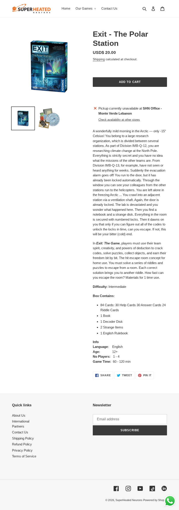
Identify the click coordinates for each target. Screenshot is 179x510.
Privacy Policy (22, 450)
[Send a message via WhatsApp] (170, 501)
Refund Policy (22, 444)
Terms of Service (24, 456)
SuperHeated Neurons (128, 500)
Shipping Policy (23, 438)
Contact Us (20, 432)
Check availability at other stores (119, 119)
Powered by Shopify (155, 500)
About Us (18, 415)
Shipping (99, 59)
